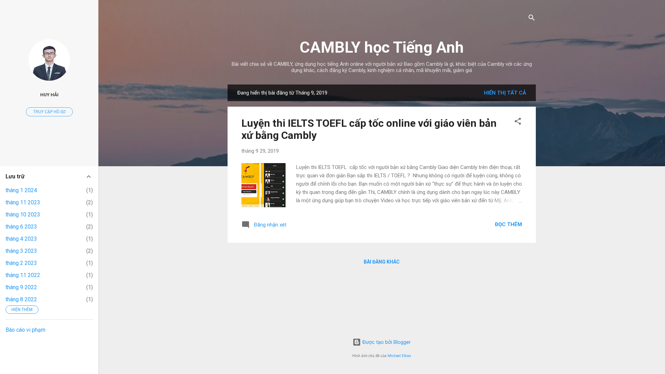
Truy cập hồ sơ (49, 111)
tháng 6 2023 (21, 226)
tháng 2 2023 (21, 263)
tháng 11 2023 (23, 202)
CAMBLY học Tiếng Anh (382, 47)
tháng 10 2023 (23, 214)
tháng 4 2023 (21, 238)
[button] (518, 122)
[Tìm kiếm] (531, 18)
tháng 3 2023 (21, 251)
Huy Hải (49, 94)
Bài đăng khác (382, 262)
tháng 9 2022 (21, 287)
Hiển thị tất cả (505, 93)
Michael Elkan (399, 356)
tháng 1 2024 (21, 190)
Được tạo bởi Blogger (386, 342)
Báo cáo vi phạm (25, 330)
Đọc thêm (508, 224)
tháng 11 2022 (23, 275)
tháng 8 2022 (21, 299)
